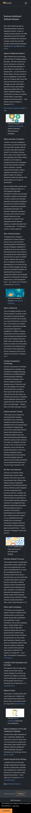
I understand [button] (6, 810)
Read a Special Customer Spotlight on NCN (15, 109)
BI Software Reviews (14, 784)
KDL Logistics (9, 754)
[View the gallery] (15, 713)
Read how (11, 546)
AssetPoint (16, 284)
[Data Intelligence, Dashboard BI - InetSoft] (7, 3)
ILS (6, 356)
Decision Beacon (20, 704)
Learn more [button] (15, 806)
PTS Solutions (8, 658)
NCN (12, 104)
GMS (25, 602)
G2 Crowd (14, 46)
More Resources (16, 800)
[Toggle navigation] (25, 3)
